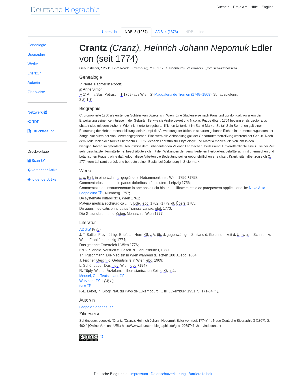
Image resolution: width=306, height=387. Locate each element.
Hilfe (254, 7)
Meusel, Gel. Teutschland (99, 276)
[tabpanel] (153, 193)
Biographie (36, 54)
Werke (33, 64)
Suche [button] (221, 7)
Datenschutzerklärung (168, 374)
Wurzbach (87, 281)
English (267, 7)
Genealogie (37, 45)
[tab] (136, 32)
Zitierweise (36, 92)
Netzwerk (35, 112)
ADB (83, 229)
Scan (36, 161)
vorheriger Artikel (45, 170)
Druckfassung (42, 131)
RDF (35, 122)
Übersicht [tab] (109, 32)
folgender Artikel (44, 179)
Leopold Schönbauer (96, 307)
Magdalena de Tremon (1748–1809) (182, 94)
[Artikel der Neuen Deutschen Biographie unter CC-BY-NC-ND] (91, 337)
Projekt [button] (238, 7)
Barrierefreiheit (200, 374)
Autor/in (34, 83)
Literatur (34, 73)
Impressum (139, 374)
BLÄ (82, 286)
